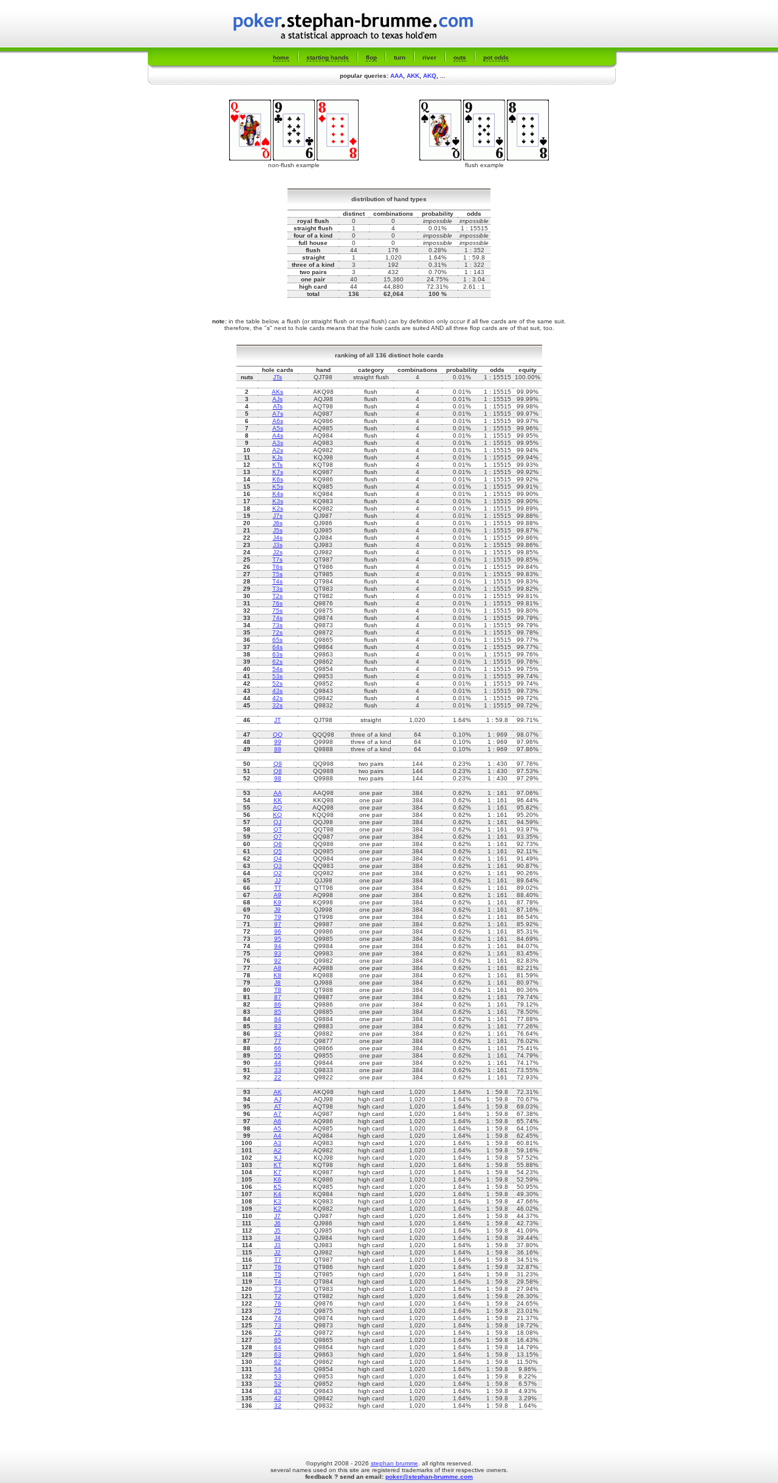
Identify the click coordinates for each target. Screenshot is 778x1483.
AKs (277, 391)
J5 (277, 1230)
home (281, 57)
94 (277, 946)
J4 (277, 1237)
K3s (277, 501)
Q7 (278, 836)
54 (277, 1369)
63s (277, 654)
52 (277, 1383)
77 (277, 1040)
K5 (277, 1186)
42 (277, 1398)
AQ (277, 807)
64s (277, 647)
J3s (278, 545)
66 (277, 1048)
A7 (277, 1113)
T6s (277, 566)
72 (277, 1332)
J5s (278, 530)
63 (277, 1354)
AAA (396, 75)
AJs (277, 399)
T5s (277, 574)
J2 (277, 1252)
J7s (278, 515)
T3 (277, 1288)
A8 (277, 968)
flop (371, 57)
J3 (277, 1245)
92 (277, 960)
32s (277, 705)
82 (277, 1033)
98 (277, 778)
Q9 (278, 763)
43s (277, 690)
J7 (277, 1216)
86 (277, 1004)
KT (277, 1164)
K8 (277, 975)
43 (277, 1391)
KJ (277, 1157)
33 (277, 1070)
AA (278, 793)
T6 (277, 1267)
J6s (278, 523)
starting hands (327, 57)
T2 (277, 1296)
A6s (277, 421)
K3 (277, 1201)
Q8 (278, 771)
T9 (277, 917)
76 (277, 1303)
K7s (277, 472)
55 (277, 1055)
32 (277, 1405)
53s (277, 676)
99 (277, 741)
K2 (277, 1208)
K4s (277, 493)
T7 (277, 1259)
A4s (277, 435)
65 (277, 1340)
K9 (277, 902)
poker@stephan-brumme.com (429, 1476)
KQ (277, 814)
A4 (277, 1135)
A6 (277, 1121)
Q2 (278, 873)
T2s (277, 596)
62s (277, 661)
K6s (277, 479)
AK (278, 1092)
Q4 (278, 858)
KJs (277, 457)
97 (277, 924)
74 (277, 1318)
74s (277, 617)
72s (277, 632)
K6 (277, 1179)
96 (277, 931)
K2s (277, 508)
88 (277, 749)
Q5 (278, 851)
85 (277, 1011)
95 (277, 938)
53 (277, 1376)
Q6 (278, 844)
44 (277, 1062)
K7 (277, 1172)
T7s (277, 559)
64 (277, 1347)
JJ (278, 880)
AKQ (429, 75)
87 (277, 997)
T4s (277, 581)
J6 (277, 1223)
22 (277, 1077)
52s (277, 683)
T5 (277, 1274)
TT (277, 887)
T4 (277, 1281)
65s (277, 639)
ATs (278, 406)
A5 (277, 1128)
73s (277, 625)
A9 (277, 895)
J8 (277, 982)
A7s (277, 413)
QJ (277, 822)
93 (277, 953)
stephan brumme (394, 1463)
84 (277, 1019)
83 (277, 1026)
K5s (277, 486)
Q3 (278, 865)
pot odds (496, 57)
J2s (278, 552)
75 (277, 1310)
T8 (277, 989)
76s (277, 603)
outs (459, 57)
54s (277, 669)
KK (278, 800)
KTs (277, 464)
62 (277, 1361)
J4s (278, 537)
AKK (413, 75)
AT (277, 1106)
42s (277, 698)
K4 (277, 1194)
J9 (277, 909)
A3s (277, 442)
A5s (277, 428)
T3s (277, 588)
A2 (277, 1150)
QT (278, 829)
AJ (277, 1099)
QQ (278, 734)
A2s (277, 450)
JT (277, 720)
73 (277, 1325)
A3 (277, 1143)
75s (277, 610)
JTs (277, 377)
